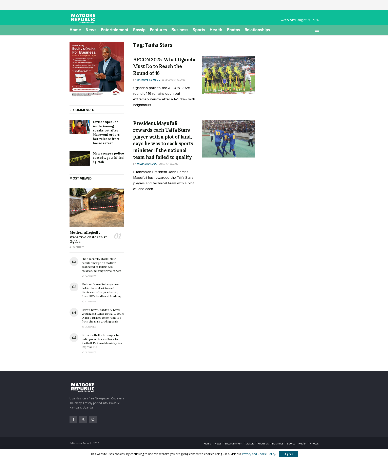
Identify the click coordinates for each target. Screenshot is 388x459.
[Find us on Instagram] (93, 419)
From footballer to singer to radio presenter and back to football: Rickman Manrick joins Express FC (102, 341)
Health (216, 29)
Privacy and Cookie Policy (258, 454)
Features (158, 29)
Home (75, 29)
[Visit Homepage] (84, 18)
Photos (233, 29)
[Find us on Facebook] (73, 419)
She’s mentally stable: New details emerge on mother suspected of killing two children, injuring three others (101, 265)
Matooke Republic (148, 79)
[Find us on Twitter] (83, 419)
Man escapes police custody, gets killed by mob (108, 157)
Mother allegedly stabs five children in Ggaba (89, 237)
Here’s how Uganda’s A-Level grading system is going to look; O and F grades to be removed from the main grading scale (103, 316)
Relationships (257, 29)
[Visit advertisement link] (97, 69)
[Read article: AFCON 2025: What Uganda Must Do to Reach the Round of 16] (228, 75)
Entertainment (114, 29)
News (90, 29)
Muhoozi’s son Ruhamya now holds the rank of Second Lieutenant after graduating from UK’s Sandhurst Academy (101, 290)
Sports (199, 29)
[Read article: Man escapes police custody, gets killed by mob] (80, 158)
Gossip (139, 29)
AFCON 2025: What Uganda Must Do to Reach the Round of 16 (164, 66)
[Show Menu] (317, 30)
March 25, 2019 (169, 163)
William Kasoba (147, 163)
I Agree (288, 454)
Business (179, 29)
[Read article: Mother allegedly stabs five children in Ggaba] (97, 207)
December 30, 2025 (174, 79)
